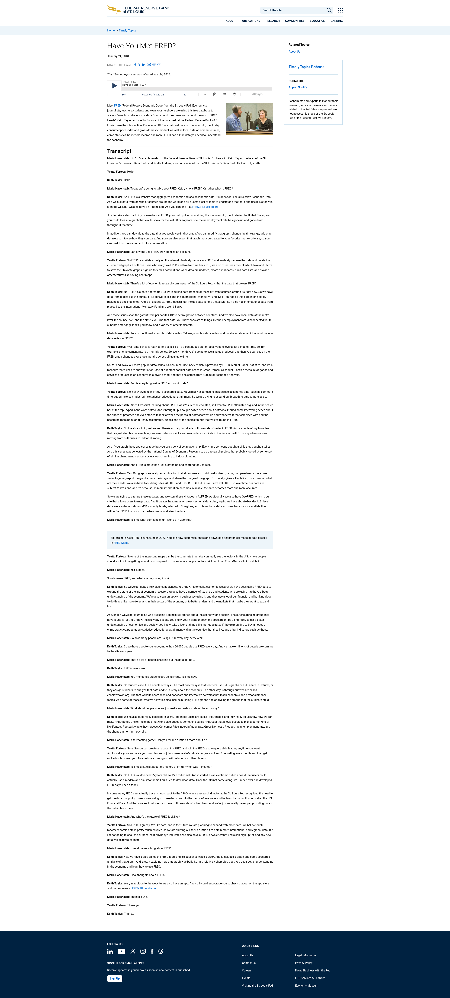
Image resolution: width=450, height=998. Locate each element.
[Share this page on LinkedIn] (143, 64)
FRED (117, 105)
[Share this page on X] (139, 64)
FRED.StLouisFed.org (205, 206)
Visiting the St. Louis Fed (257, 985)
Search (329, 10)
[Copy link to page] (159, 64)
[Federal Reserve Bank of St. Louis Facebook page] (152, 953)
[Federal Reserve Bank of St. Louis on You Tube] (121, 953)
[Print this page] (154, 64)
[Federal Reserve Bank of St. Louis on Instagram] (143, 953)
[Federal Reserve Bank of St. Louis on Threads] (160, 953)
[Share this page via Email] (149, 64)
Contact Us (249, 963)
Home (111, 30)
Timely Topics (127, 30)
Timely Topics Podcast (306, 67)
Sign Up (115, 978)
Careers (246, 970)
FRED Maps (121, 542)
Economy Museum (306, 985)
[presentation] (230, 21)
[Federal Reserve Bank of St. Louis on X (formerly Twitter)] (133, 953)
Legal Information (306, 955)
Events (246, 978)
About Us (294, 51)
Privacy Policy (304, 963)
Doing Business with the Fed (312, 970)
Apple (292, 87)
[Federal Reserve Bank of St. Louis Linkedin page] (110, 953)
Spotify (302, 87)
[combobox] (292, 10)
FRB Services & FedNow (310, 978)
